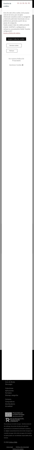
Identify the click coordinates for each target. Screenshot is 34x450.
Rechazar (12, 50)
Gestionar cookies (14, 45)
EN (23, 3)
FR (29, 3)
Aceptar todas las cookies (16, 39)
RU (26, 3)
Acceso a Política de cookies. (11, 33)
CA (21, 3)
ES (18, 3)
